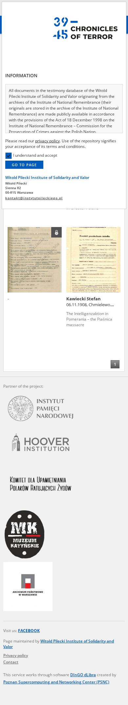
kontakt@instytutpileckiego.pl (34, 198)
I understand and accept (35, 155)
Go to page (24, 164)
